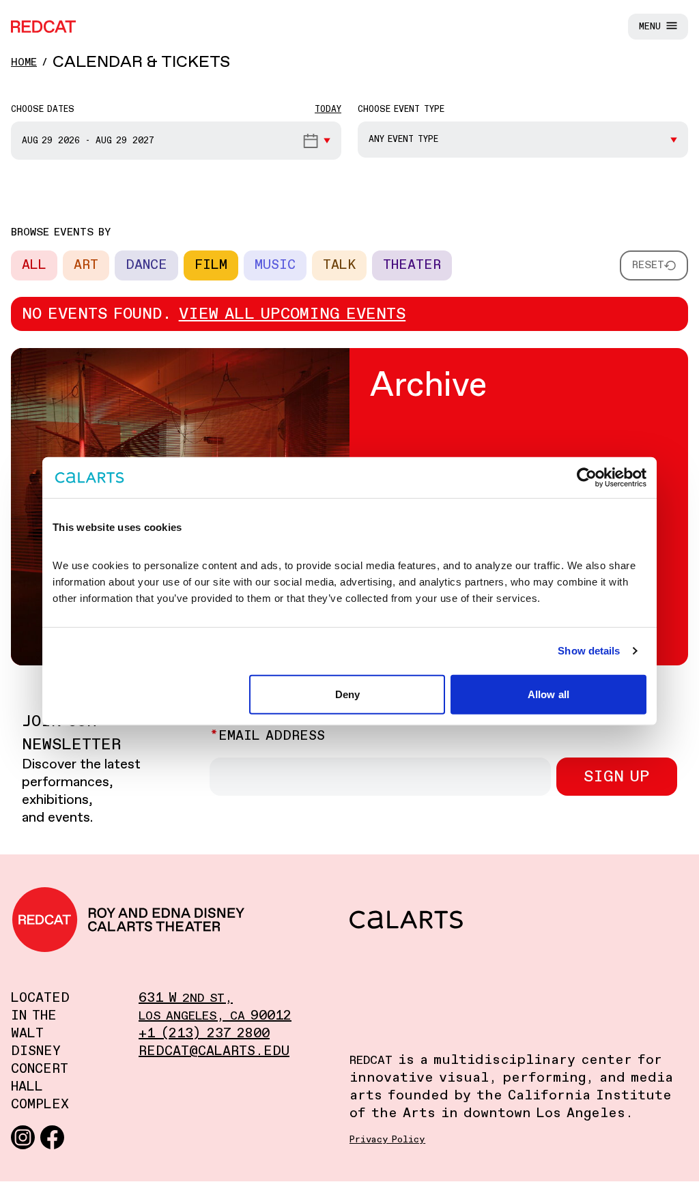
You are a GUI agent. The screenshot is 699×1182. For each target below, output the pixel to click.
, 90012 (215, 1016)
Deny (347, 694)
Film (211, 265)
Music (275, 265)
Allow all (548, 694)
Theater (412, 265)
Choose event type (401, 109)
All (34, 265)
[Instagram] (23, 1137)
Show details (589, 651)
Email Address (271, 736)
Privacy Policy (387, 1140)
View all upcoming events (292, 314)
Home (24, 62)
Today (328, 109)
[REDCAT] (43, 26)
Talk (339, 265)
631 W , (186, 998)
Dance (146, 265)
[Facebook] (52, 1137)
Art (86, 265)
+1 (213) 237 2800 (204, 1033)
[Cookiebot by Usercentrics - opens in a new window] (586, 477)
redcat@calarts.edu (214, 1051)
